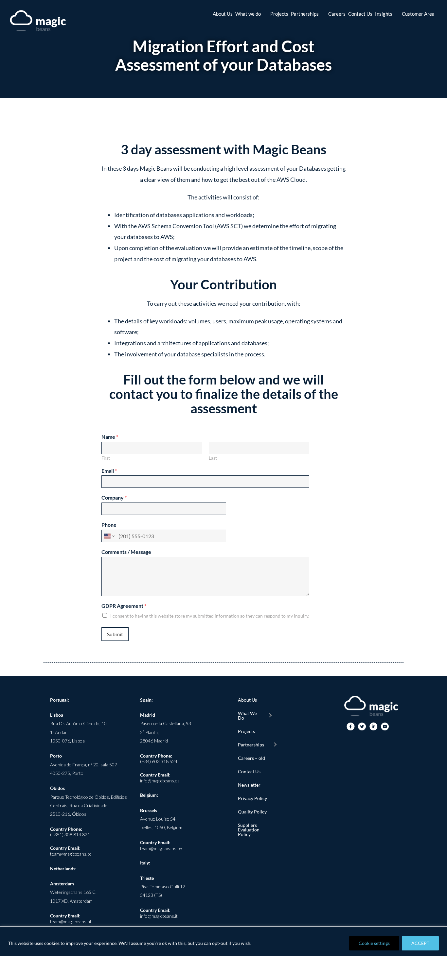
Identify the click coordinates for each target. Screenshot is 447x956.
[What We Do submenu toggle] (270, 716)
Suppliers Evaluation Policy (248, 829)
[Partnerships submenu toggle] (274, 744)
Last (213, 458)
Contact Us (249, 771)
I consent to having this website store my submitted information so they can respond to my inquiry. (209, 616)
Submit (115, 634)
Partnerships (251, 744)
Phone (108, 524)
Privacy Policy (252, 798)
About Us (247, 700)
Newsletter (249, 785)
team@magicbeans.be (161, 848)
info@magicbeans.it (159, 916)
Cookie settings (374, 943)
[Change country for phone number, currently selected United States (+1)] (108, 536)
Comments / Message (126, 552)
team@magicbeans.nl (70, 921)
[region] (223, 941)
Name (109, 437)
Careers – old (251, 758)
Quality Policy (252, 811)
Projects (246, 731)
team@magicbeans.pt (70, 854)
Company (114, 497)
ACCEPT (420, 943)
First (105, 458)
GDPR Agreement (123, 606)
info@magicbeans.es (160, 780)
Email (109, 471)
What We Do (247, 715)
